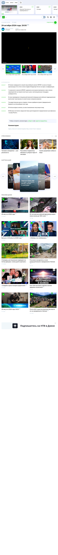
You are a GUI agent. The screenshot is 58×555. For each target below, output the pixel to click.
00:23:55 (4, 90)
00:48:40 (4, 110)
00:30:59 (4, 97)
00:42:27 (4, 107)
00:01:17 (3, 85)
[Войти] (51, 17)
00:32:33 (4, 102)
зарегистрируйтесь (41, 121)
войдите (30, 121)
